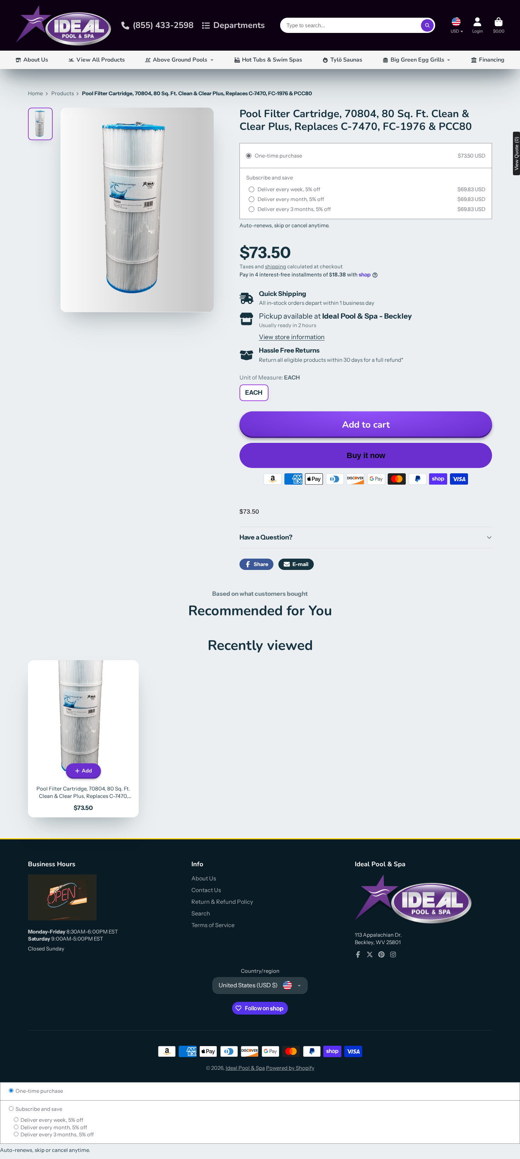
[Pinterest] (381, 954)
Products (62, 93)
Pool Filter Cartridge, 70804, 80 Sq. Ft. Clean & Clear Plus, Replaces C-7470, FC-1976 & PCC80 (83, 739)
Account (477, 25)
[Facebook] (358, 954)
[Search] (427, 25)
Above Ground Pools (180, 60)
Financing (491, 60)
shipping (275, 266)
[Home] (63, 25)
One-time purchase (39, 1091)
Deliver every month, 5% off (53, 1127)
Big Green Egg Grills (417, 60)
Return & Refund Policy (222, 901)
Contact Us (206, 889)
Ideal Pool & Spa (245, 1068)
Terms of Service (213, 925)
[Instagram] (393, 954)
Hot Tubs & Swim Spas (272, 60)
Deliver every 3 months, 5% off (56, 1134)
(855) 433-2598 (163, 25)
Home (35, 93)
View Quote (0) (516, 153)
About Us (35, 60)
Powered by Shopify (290, 1068)
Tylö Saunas (346, 60)
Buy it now (366, 455)
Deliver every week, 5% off (51, 1120)
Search (200, 913)
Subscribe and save (38, 1109)
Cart (498, 25)
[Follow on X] (369, 954)
